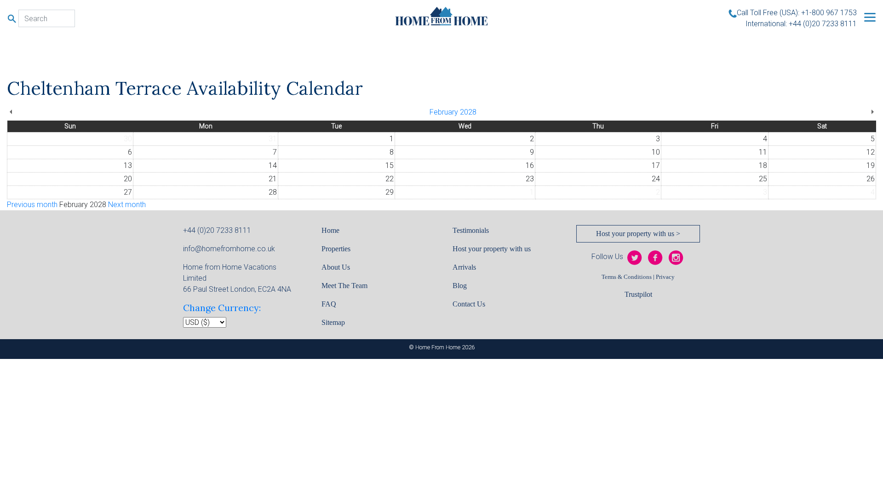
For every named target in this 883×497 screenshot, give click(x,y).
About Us (335, 267)
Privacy (665, 277)
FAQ (328, 304)
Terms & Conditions (627, 277)
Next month (127, 204)
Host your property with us (492, 249)
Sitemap (333, 322)
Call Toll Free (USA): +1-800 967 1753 (797, 12)
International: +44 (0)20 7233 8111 (801, 23)
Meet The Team (344, 285)
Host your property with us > (638, 233)
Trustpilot (638, 294)
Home (330, 230)
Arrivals (464, 267)
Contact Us (469, 304)
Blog (460, 285)
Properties (335, 249)
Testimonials (471, 230)
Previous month (32, 204)
